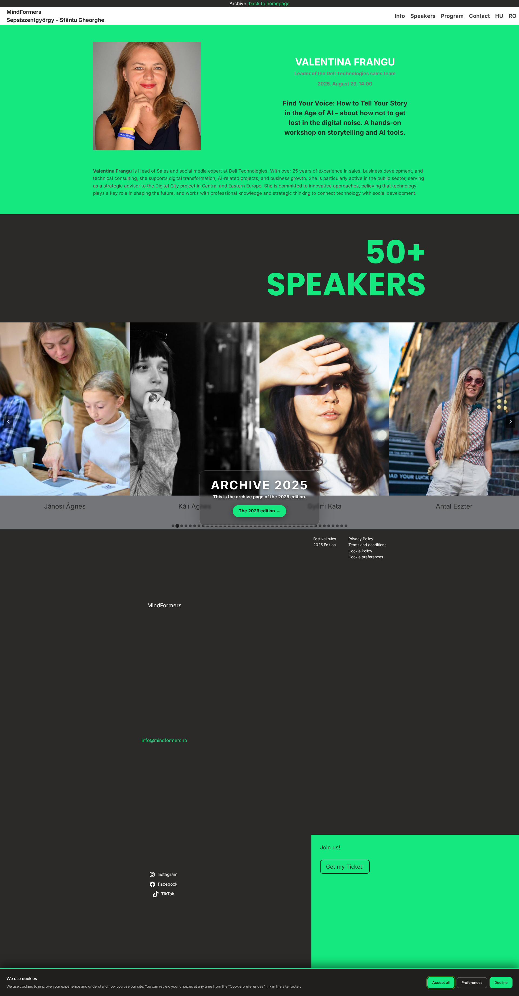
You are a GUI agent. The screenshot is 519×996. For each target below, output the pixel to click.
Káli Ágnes (194, 506)
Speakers (422, 16)
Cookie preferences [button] (365, 557)
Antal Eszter (454, 506)
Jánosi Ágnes (65, 506)
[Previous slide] (8, 421)
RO (512, 16)
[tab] (173, 526)
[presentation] (65, 409)
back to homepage (269, 3)
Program (452, 16)
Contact (479, 16)
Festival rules (324, 538)
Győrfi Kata (324, 506)
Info (400, 16)
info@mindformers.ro (164, 740)
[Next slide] (510, 421)
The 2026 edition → (259, 510)
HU (499, 16)
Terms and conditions (367, 544)
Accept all (441, 982)
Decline (501, 982)
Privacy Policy (360, 538)
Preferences (472, 982)
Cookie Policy (360, 551)
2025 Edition (324, 544)
